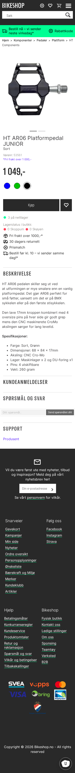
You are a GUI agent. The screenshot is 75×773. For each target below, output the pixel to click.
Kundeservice (14, 631)
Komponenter (23, 40)
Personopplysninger (20, 560)
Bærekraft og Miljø (20, 573)
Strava (51, 541)
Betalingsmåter (16, 618)
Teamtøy (48, 649)
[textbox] (23, 412)
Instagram (54, 535)
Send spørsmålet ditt (60, 412)
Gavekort (12, 529)
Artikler (11, 591)
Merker (10, 579)
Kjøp (31, 205)
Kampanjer (13, 535)
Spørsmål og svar (18, 654)
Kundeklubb (14, 585)
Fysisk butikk (52, 618)
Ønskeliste (13, 566)
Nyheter (11, 548)
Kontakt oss (51, 624)
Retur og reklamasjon (13, 645)
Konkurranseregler (18, 624)
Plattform (58, 40)
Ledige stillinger (54, 631)
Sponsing (49, 643)
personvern (36, 497)
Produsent (11, 439)
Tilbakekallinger (16, 666)
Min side (11, 541)
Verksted (49, 656)
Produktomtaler (16, 637)
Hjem (5, 40)
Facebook (54, 529)
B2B (45, 662)
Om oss (48, 637)
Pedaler (42, 40)
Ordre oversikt (16, 554)
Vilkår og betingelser (20, 660)
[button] (37, 273)
